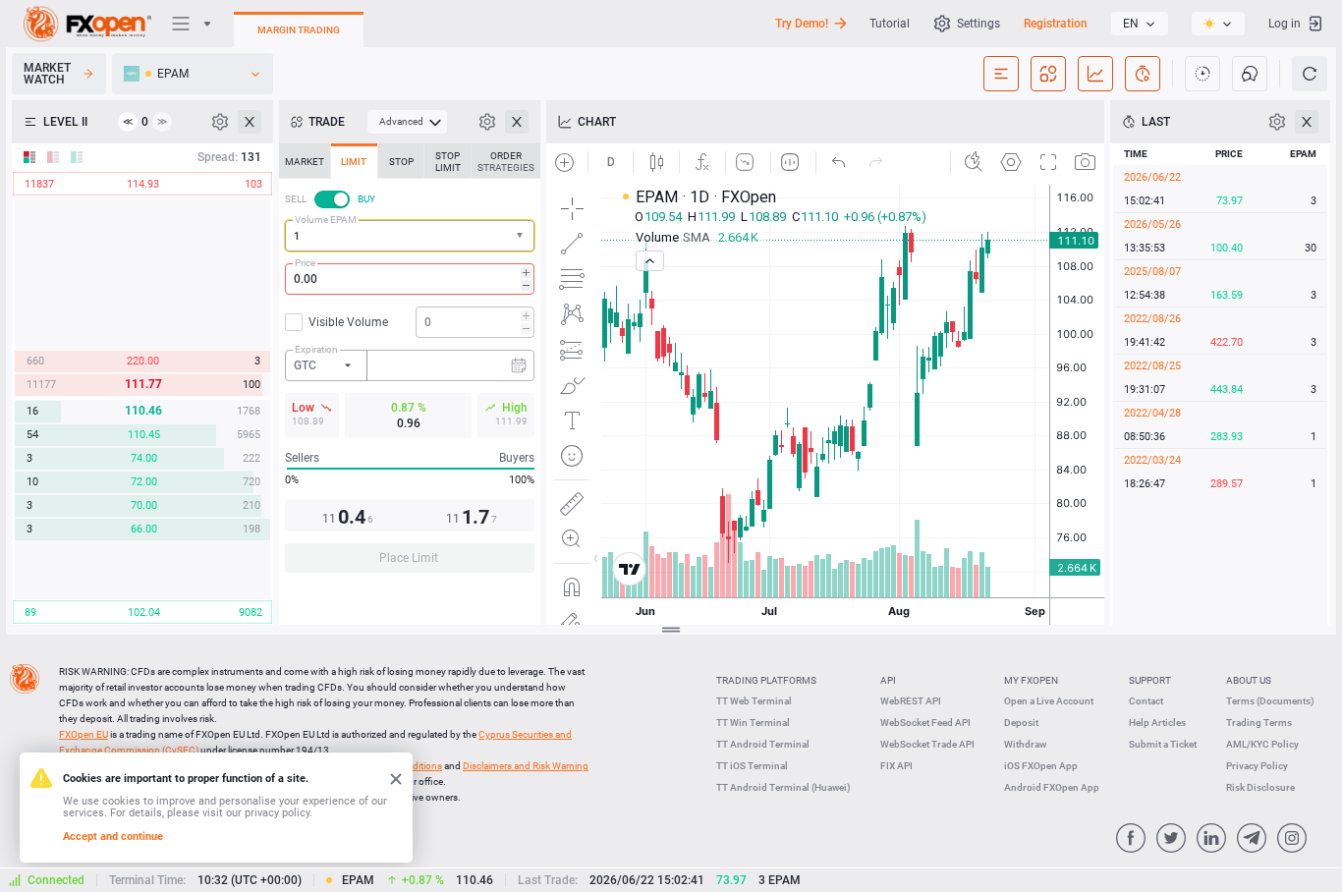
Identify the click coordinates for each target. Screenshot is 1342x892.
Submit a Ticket (1163, 744)
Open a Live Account (1048, 701)
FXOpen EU (83, 734)
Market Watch (47, 73)
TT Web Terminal (754, 701)
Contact (1146, 701)
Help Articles (1157, 722)
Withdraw (1025, 744)
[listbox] (1139, 23)
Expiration (316, 349)
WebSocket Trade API (927, 744)
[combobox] (409, 235)
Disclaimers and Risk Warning (525, 765)
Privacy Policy (1257, 765)
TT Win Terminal (753, 722)
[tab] (304, 161)
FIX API (896, 765)
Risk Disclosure (1260, 787)
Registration (1056, 23)
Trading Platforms (766, 680)
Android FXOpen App (1051, 787)
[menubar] (407, 122)
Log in (1284, 23)
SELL (296, 199)
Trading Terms (1259, 722)
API (888, 680)
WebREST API (910, 701)
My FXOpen (1031, 680)
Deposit (1021, 722)
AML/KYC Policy (1262, 744)
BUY (366, 199)
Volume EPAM (326, 219)
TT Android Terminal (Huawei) (783, 787)
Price (305, 262)
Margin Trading (298, 30)
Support (1150, 680)
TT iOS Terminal (752, 765)
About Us (1248, 680)
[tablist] (409, 364)
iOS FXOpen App (1041, 765)
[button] (521, 236)
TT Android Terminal (763, 744)
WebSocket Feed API (925, 722)
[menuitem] (407, 122)
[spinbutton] (409, 279)
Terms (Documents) (1270, 701)
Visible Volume (348, 322)
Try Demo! (801, 23)
